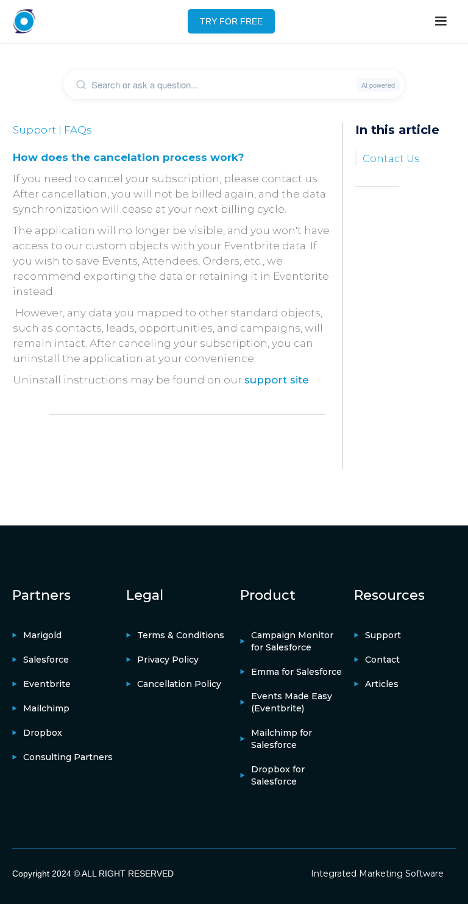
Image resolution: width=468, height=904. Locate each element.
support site (276, 380)
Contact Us (391, 159)
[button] (440, 21)
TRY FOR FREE (231, 21)
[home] (24, 21)
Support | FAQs (52, 130)
